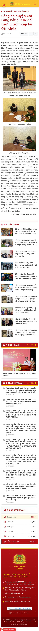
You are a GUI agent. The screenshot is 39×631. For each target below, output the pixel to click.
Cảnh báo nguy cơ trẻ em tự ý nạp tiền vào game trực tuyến (25, 253)
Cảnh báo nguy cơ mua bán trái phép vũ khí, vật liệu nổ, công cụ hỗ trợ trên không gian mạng (26, 298)
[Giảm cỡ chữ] (31, 33)
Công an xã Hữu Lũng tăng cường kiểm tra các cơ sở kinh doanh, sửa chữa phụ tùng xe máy (26, 231)
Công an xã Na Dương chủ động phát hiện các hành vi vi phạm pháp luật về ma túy (26, 242)
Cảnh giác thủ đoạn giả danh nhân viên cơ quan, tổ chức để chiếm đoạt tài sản (26, 276)
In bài (25, 34)
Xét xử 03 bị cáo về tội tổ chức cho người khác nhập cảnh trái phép (26, 321)
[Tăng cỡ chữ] (35, 33)
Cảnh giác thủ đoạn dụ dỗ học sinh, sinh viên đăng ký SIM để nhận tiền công (26, 287)
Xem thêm (30, 345)
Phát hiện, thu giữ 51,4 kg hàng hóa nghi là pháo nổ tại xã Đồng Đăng (25, 310)
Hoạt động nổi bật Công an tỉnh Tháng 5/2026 (19, 374)
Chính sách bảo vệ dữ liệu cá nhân (17, 601)
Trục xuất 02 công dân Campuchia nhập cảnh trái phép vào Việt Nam (26, 265)
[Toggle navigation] (35, 4)
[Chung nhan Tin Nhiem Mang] (19, 609)
